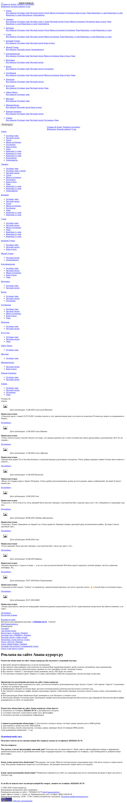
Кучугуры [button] (10, 86)
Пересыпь (5, 322)
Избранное (6, 6)
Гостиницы (70, 13)
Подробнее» (6, 423)
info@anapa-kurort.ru (9, 624)
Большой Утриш (8, 241)
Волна (3, 292)
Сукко (3, 219)
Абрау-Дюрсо (6, 346)
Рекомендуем (7, 125)
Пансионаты (27, 15)
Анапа (3, 131)
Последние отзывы (9, 615)
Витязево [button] (10, 28)
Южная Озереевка (8, 373)
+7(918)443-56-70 (39, 622)
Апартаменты (39, 15)
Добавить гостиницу (25, 4)
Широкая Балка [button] (12, 105)
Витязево (5, 195)
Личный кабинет (18, 6)
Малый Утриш (7, 253)
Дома (89, 13)
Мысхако (5, 354)
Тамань (4, 384)
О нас (28, 6)
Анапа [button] (8, 11)
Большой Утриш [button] (13, 41)
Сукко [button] (8, 34)
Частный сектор (37, 13)
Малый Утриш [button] (12, 47)
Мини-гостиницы (57, 13)
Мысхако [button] (10, 99)
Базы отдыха (81, 13)
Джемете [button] (9, 19)
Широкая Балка (7, 362)
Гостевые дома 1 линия (40, 22)
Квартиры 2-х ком (115, 13)
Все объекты (11, 13)
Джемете (4, 164)
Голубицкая (6, 305)
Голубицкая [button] (11, 73)
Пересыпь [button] (10, 79)
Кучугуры (5, 333)
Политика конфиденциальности (74, 796)
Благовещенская (8, 264)
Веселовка (5, 281)
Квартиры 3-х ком (13, 15)
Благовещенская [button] (13, 54)
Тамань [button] (9, 118)
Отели (46, 13)
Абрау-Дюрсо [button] (11, 92)
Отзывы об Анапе (8, 4)
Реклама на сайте (8, 620)
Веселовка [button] (10, 60)
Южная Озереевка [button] (13, 111)
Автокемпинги (37, 49)
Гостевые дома (23, 13)
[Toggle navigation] (2, 2)
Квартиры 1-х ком (99, 13)
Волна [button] (8, 66)
